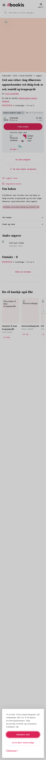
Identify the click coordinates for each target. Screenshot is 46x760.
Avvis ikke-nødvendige (23, 742)
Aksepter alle (23, 734)
